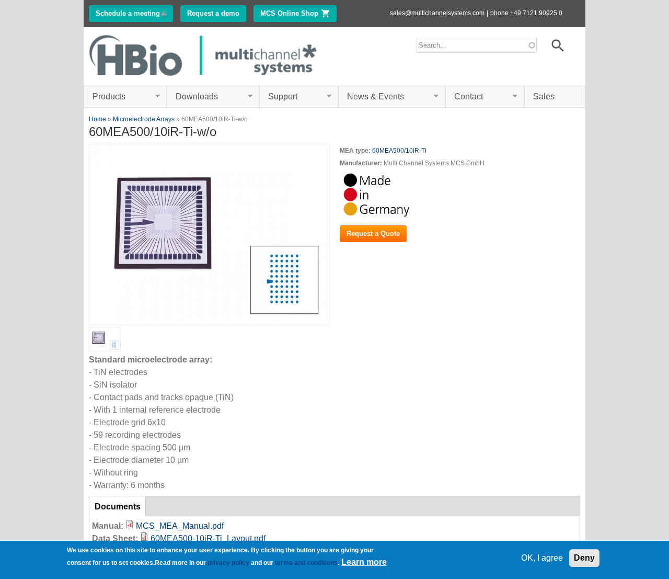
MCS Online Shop (298, 13)
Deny (584, 557)
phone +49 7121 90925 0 (526, 13)
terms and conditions (306, 562)
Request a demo (213, 13)
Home (97, 119)
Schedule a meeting (134, 13)
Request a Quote (373, 233)
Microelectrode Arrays (144, 119)
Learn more (364, 562)
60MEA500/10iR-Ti (399, 150)
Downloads (192, 96)
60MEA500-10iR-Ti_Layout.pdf (208, 538)
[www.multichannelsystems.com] (204, 79)
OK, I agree (542, 557)
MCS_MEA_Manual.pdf (180, 525)
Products (104, 96)
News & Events (371, 96)
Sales (544, 96)
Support (278, 96)
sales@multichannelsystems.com (437, 13)
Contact (464, 96)
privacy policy (228, 562)
